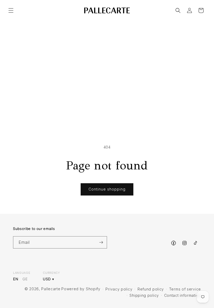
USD (47, 279)
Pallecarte (50, 289)
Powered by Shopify (80, 289)
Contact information (182, 295)
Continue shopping (107, 189)
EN (15, 279)
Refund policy (151, 289)
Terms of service (185, 289)
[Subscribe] (101, 242)
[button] (11, 10)
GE (24, 279)
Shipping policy (144, 295)
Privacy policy (118, 289)
